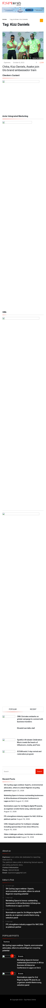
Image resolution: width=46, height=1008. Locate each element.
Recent (33, 709)
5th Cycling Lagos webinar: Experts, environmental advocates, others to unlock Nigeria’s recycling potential (23, 788)
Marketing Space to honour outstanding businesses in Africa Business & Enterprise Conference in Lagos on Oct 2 (23, 798)
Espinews (7, 62)
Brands (20, 956)
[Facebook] (18, 1003)
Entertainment (38, 58)
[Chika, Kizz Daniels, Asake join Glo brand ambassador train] (23, 45)
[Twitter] (21, 1003)
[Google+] (24, 1003)
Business (7, 942)
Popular (13, 709)
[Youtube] (27, 1003)
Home (4, 19)
